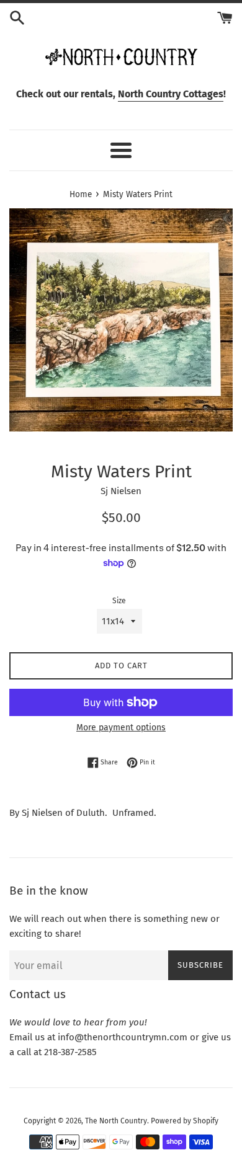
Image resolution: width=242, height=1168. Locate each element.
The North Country (116, 1121)
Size (119, 600)
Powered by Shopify (184, 1121)
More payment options (121, 727)
